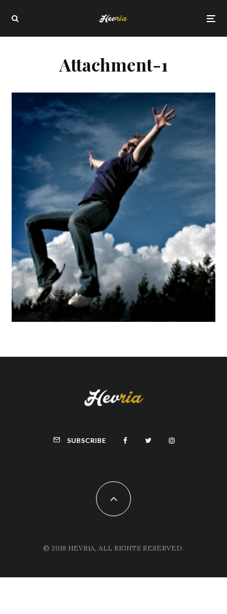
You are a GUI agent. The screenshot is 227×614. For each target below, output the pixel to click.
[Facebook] (125, 440)
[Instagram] (171, 440)
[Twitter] (148, 440)
